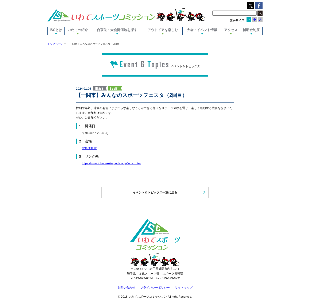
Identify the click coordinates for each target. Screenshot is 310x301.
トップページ (55, 43)
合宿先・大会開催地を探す (117, 30)
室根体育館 (89, 148)
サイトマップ (184, 287)
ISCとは (56, 30)
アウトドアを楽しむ (163, 30)
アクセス (231, 30)
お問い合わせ (126, 287)
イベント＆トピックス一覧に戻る (155, 192)
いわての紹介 (78, 30)
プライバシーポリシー (155, 287)
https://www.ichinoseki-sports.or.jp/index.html (111, 163)
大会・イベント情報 (202, 30)
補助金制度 (251, 30)
